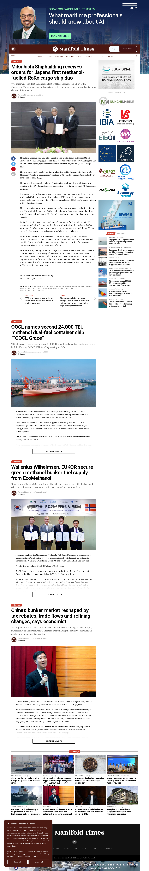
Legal (49, 56)
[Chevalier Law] (125, 162)
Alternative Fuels (73, 56)
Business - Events (64, 286)
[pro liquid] (107, 198)
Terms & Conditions (31, 856)
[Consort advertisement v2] (116, 89)
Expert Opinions (105, 56)
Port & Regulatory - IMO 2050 (32, 290)
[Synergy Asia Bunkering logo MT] (107, 180)
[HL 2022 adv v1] (116, 108)
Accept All (39, 862)
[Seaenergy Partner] (125, 198)
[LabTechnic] (116, 229)
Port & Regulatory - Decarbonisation (36, 288)
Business (40, 56)
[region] (28, 843)
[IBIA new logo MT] (107, 125)
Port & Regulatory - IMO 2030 (65, 288)
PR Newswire (54, 848)
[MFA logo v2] (125, 180)
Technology (90, 56)
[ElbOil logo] (107, 143)
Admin (22, 97)
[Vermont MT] (125, 125)
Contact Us (109, 848)
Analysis (59, 56)
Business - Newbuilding (82, 286)
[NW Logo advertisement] (125, 143)
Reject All (17, 862)
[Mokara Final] (107, 162)
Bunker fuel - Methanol (45, 286)
